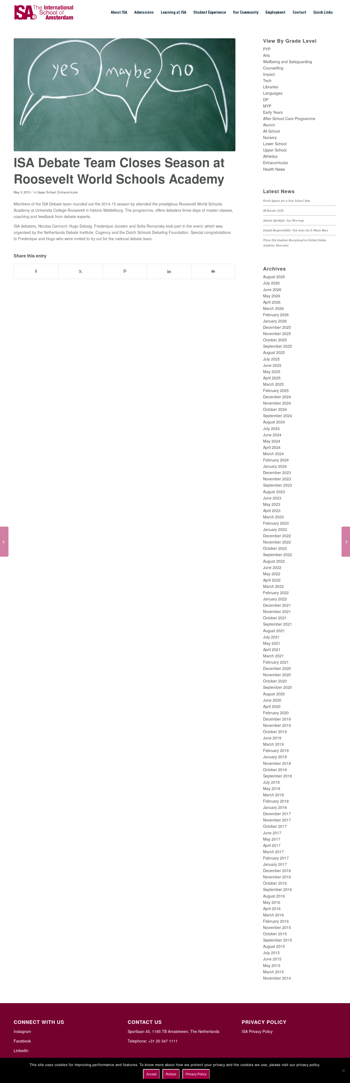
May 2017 (271, 839)
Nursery (270, 137)
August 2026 (274, 276)
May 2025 (271, 371)
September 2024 (277, 415)
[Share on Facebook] (36, 271)
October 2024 (275, 409)
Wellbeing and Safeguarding (287, 61)
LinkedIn (21, 1050)
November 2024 (277, 403)
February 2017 (276, 858)
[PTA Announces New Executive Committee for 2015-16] (4, 542)
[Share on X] (81, 271)
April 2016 (272, 908)
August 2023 (274, 491)
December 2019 (277, 719)
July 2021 (271, 637)
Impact (269, 74)
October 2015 (275, 933)
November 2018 (277, 763)
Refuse (171, 1074)
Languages (272, 93)
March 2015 (273, 971)
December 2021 (277, 605)
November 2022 (277, 542)
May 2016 (271, 902)
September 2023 (277, 485)
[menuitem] (119, 12)
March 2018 (273, 794)
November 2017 (277, 820)
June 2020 (272, 700)
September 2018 (277, 776)
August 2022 (274, 561)
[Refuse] (343, 1070)
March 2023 (273, 516)
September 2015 (277, 940)
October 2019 (275, 731)
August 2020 (274, 693)
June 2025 (272, 365)
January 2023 (275, 529)
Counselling (273, 68)
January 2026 (275, 321)
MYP (267, 106)
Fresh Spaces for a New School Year (286, 200)
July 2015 (271, 952)
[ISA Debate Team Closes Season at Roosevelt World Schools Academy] (124, 94)
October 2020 (275, 681)
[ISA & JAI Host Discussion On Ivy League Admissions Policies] (346, 542)
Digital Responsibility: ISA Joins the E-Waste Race (295, 230)
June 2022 (272, 567)
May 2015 (271, 965)
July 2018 (271, 782)
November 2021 (277, 611)
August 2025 (274, 352)
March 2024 (273, 453)
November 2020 (277, 674)
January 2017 (275, 864)
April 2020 (272, 706)
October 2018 (275, 769)
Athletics (270, 156)
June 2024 (272, 434)
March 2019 (273, 744)
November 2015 (277, 927)
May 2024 (271, 441)
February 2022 (276, 592)
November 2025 (277, 333)
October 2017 (275, 826)
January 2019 (275, 756)
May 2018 (271, 788)
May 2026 (271, 295)
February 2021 (276, 662)
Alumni (269, 124)
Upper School (46, 192)
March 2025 (273, 384)
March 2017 (273, 851)
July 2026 (271, 283)
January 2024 (275, 466)
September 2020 (277, 687)
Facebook (22, 1041)
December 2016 (277, 870)
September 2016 (277, 889)
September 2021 (277, 624)
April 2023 (272, 510)
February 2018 (276, 801)
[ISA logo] (44, 12)
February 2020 (276, 712)
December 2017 (277, 813)
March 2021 (273, 655)
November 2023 (277, 478)
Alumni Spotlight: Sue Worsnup (283, 220)
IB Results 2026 (273, 210)
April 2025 (272, 378)
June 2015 (272, 959)
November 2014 (277, 978)
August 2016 (274, 896)
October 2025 (275, 339)
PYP (266, 49)
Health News (274, 169)
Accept (151, 1074)
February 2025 (276, 390)
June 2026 (272, 289)
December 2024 (277, 396)
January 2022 (275, 599)
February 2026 (276, 314)
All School (271, 131)
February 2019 (276, 750)
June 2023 (272, 498)
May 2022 (271, 573)
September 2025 (277, 346)
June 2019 (272, 738)
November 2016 (277, 876)
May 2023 (271, 504)
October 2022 (275, 548)
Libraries (270, 86)
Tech (267, 80)
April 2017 (272, 845)
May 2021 (271, 643)
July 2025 (271, 359)
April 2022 (272, 580)
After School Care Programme (289, 118)
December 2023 (277, 472)
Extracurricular (67, 192)
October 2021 (275, 617)
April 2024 (272, 447)
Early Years (273, 112)
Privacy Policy (196, 1074)
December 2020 (277, 668)
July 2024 (271, 428)
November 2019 (277, 725)
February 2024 (276, 460)
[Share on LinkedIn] (169, 271)
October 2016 (275, 883)
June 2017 (272, 832)
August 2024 (274, 422)
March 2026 (273, 308)
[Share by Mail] (213, 271)
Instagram (22, 1031)
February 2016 (276, 921)
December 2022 (277, 535)
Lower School (275, 143)
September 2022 (277, 554)
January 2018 (275, 807)
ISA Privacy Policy (257, 1031)
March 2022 (273, 586)
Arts (266, 55)
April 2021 (272, 649)
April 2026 (272, 302)
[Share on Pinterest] (125, 271)
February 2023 (276, 523)
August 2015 (274, 946)
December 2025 (277, 327)
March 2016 (273, 914)
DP (265, 99)
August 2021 (274, 630)
